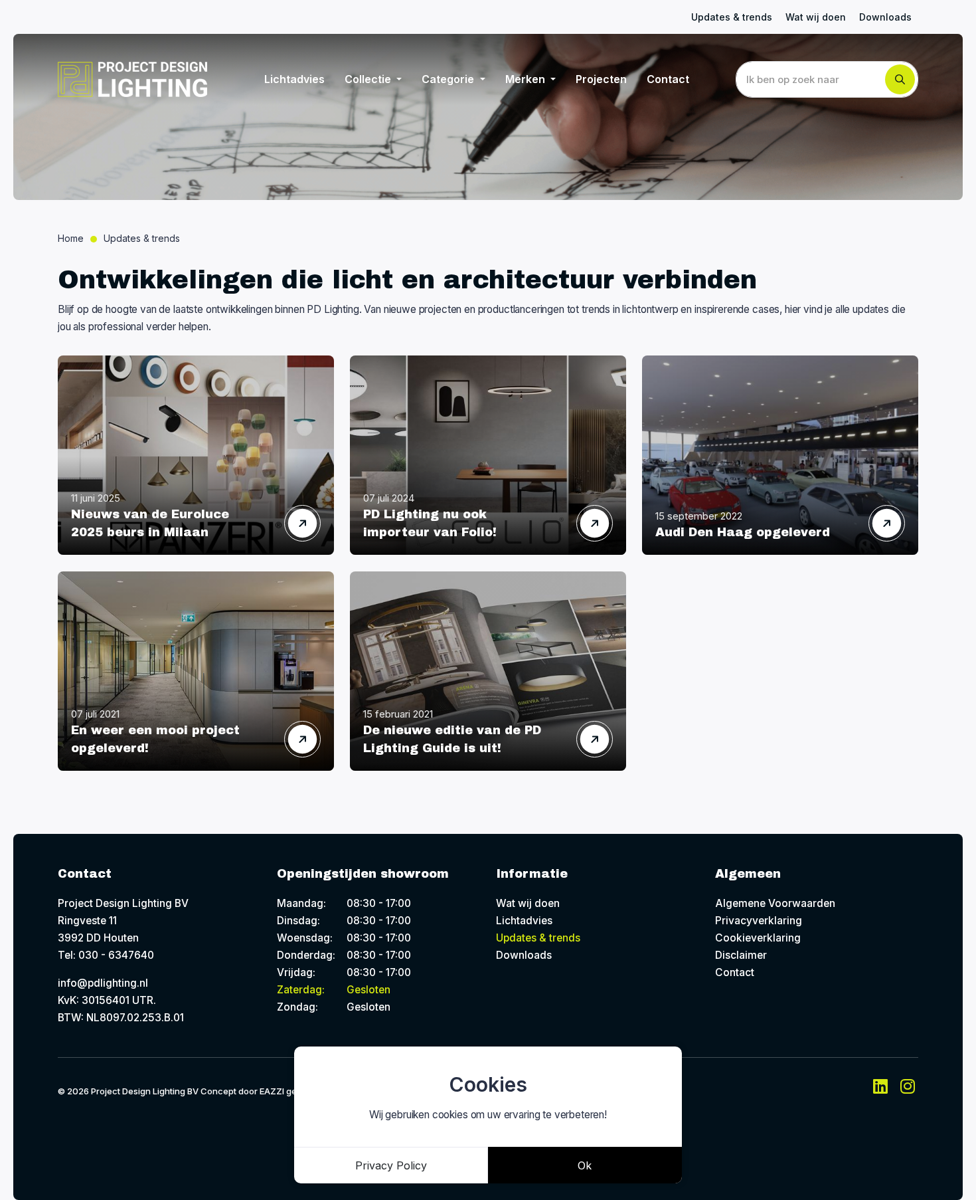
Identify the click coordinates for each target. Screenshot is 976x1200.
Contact (668, 79)
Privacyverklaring (758, 920)
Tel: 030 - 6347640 (106, 955)
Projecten (601, 79)
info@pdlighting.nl (103, 983)
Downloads (885, 17)
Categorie (449, 79)
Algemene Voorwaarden (775, 903)
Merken (526, 79)
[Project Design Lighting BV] (132, 79)
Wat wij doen (815, 17)
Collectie (369, 79)
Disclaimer (741, 955)
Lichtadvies (294, 79)
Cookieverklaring (758, 938)
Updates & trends (731, 17)
